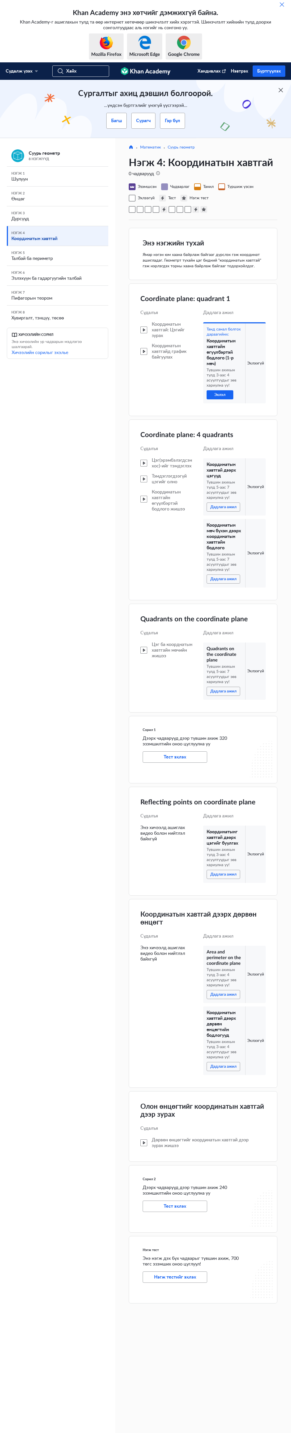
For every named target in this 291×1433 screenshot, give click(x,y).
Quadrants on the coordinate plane (194, 619)
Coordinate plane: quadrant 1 (185, 299)
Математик (150, 147)
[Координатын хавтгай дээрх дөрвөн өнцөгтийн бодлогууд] (187, 209)
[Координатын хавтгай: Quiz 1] (164, 209)
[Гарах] (281, 4)
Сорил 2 (149, 1179)
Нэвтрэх (239, 71)
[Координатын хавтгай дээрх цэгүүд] (140, 209)
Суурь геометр (181, 147)
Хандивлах (209, 71)
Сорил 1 (149, 730)
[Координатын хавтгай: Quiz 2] (195, 209)
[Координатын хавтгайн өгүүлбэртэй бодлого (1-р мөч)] (132, 209)
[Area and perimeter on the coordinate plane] (179, 209)
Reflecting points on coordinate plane (197, 802)
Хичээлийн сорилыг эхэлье (40, 352)
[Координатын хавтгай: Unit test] (203, 209)
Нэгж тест (151, 1250)
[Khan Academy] (146, 71)
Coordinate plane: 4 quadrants (186, 435)
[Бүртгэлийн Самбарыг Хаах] (280, 90)
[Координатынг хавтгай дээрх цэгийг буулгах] (172, 209)
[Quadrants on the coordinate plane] (156, 209)
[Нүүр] (131, 147)
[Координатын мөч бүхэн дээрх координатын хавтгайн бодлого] (148, 209)
